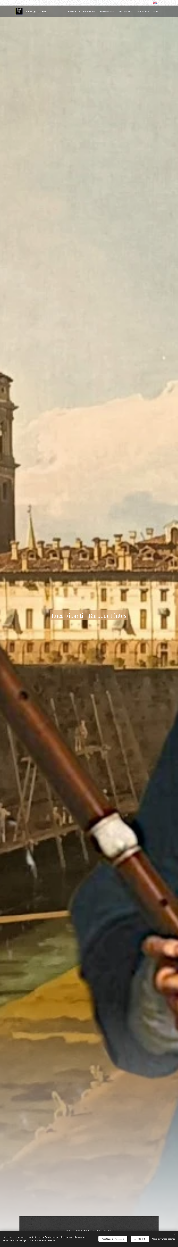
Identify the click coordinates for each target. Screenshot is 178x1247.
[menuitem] (73, 11)
